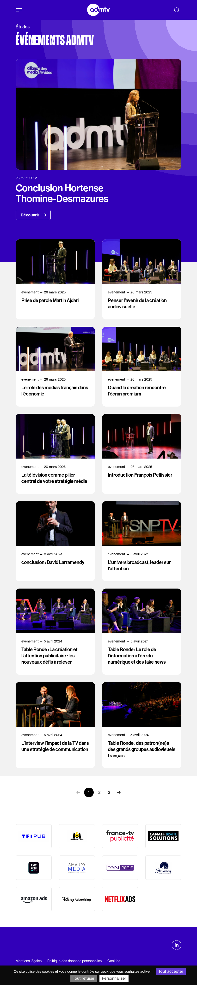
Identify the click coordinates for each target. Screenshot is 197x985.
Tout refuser (83, 978)
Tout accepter (170, 971)
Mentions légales (29, 961)
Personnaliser (114, 978)
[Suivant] (118, 792)
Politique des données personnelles (74, 961)
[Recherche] (176, 10)
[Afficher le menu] (19, 10)
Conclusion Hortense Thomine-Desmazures (62, 193)
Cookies (113, 961)
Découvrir (30, 215)
